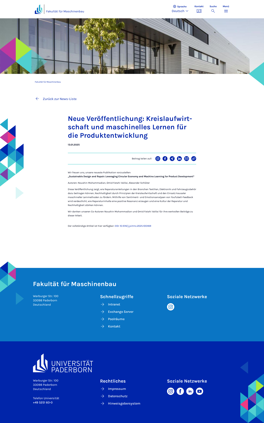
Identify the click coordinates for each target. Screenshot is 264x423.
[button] (181, 9)
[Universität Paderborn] (132, 363)
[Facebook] (180, 391)
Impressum (117, 389)
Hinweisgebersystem (124, 403)
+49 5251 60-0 (43, 402)
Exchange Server (120, 312)
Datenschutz (118, 396)
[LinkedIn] (190, 391)
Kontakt (114, 326)
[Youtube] (199, 391)
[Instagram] (170, 307)
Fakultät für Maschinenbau (65, 11)
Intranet (114, 304)
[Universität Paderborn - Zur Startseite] (38, 9)
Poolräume (116, 319)
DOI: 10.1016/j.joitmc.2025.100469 (133, 225)
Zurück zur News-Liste (60, 99)
